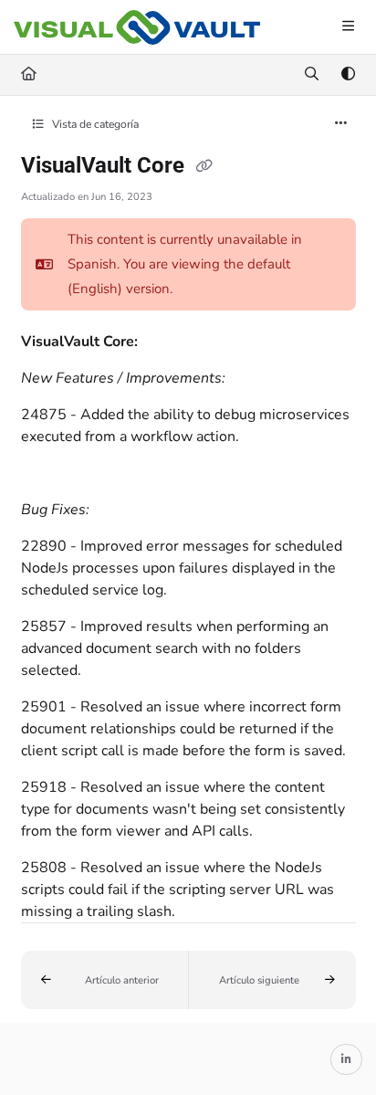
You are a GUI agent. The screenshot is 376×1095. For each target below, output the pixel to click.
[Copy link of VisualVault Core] (204, 167)
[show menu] (347, 27)
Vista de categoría (94, 124)
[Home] (137, 28)
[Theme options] (347, 74)
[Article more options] (341, 124)
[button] (105, 980)
